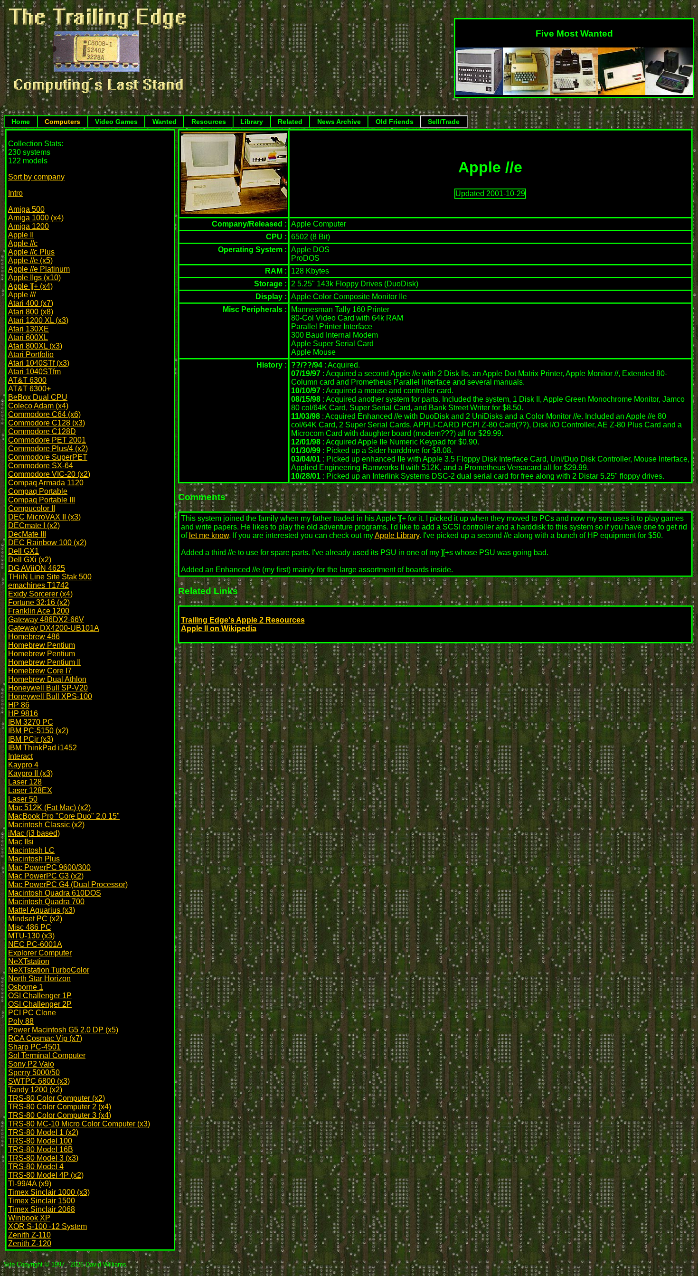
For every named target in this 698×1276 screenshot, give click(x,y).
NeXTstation (28, 961)
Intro (15, 193)
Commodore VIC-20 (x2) (49, 474)
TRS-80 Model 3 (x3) (43, 1158)
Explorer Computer (40, 953)
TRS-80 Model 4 (36, 1167)
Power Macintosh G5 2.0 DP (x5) (63, 1030)
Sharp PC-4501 (34, 1047)
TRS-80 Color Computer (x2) (56, 1098)
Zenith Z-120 (29, 1243)
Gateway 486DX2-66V (46, 619)
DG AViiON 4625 (36, 568)
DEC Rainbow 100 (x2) (47, 543)
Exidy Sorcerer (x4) (40, 594)
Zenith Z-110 (29, 1235)
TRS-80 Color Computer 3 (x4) (59, 1115)
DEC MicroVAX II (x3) (44, 517)
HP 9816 (23, 713)
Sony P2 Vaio (31, 1064)
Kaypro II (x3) (30, 773)
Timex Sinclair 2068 (41, 1209)
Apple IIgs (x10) (34, 278)
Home (20, 121)
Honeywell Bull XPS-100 (50, 696)
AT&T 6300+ (29, 389)
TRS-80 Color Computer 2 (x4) (59, 1107)
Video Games (116, 121)
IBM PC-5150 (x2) (38, 731)
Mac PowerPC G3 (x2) (46, 876)
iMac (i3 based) (34, 833)
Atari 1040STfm (34, 372)
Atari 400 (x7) (30, 303)
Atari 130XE (28, 329)
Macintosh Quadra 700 (46, 902)
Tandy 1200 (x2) (35, 1090)
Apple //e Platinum (39, 269)
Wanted (164, 121)
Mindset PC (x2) (35, 919)
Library (251, 121)
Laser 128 (25, 782)
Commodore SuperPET (47, 457)
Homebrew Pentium (41, 645)
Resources (208, 121)
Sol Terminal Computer (46, 1055)
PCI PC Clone (32, 1013)
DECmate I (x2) (34, 525)
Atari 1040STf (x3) (38, 363)
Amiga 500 (26, 209)
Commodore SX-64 (40, 466)
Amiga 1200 (28, 226)
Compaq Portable (37, 491)
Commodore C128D (42, 431)
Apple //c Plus (31, 252)
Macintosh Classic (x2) (46, 825)
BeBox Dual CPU (37, 397)
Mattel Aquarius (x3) (41, 910)
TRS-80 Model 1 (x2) (43, 1132)
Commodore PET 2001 (47, 440)
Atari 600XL (28, 337)
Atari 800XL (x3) (35, 346)
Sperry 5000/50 (34, 1072)
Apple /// (22, 295)
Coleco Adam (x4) (38, 406)
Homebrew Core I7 (40, 671)
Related (290, 121)
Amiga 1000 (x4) (36, 218)
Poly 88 (21, 1021)
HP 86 (18, 705)
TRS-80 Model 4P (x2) (46, 1175)
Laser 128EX (30, 790)
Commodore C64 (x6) (44, 414)
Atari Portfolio (31, 354)
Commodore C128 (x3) (46, 423)
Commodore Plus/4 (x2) (48, 448)
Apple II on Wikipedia (218, 628)
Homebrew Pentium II (44, 662)
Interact (20, 756)
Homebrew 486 (34, 637)
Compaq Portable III (41, 500)
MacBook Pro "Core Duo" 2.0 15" (64, 816)
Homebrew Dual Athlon (47, 679)
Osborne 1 (25, 987)
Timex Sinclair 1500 (41, 1201)
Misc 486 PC (29, 927)
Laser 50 (23, 799)
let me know (209, 535)
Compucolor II (31, 508)
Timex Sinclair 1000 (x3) (49, 1192)
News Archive (339, 121)
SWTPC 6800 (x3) (39, 1081)
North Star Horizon (39, 978)
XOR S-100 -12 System (47, 1226)
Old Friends (395, 121)
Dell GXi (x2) (29, 560)
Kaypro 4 (23, 765)
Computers (62, 121)
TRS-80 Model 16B (40, 1149)
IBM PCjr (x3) (30, 739)
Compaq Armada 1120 (46, 483)
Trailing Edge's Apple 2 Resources (243, 620)
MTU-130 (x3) (31, 936)
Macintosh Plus (34, 859)
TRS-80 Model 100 (40, 1141)
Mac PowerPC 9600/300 (49, 867)
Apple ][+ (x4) (30, 286)
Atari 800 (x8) (30, 312)
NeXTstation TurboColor (48, 970)
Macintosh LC (31, 850)
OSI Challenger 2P (40, 1004)
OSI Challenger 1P (40, 996)
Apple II (21, 235)
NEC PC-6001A (35, 944)
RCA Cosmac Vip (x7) (45, 1038)
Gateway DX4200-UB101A (53, 628)
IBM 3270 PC (30, 722)
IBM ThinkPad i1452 (42, 748)
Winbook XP (29, 1218)
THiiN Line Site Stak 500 (50, 577)
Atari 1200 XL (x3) (38, 320)
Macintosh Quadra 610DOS (54, 893)
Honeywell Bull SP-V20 (48, 688)
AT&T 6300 (27, 380)
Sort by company (36, 177)
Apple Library (397, 535)
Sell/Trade (444, 121)
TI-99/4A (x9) (29, 1184)
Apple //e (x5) (30, 260)
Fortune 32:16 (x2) (39, 602)
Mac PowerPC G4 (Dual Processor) (68, 884)
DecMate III (27, 534)
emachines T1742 (38, 585)
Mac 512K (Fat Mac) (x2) (49, 807)
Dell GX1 (23, 551)
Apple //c (23, 243)
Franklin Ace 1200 (38, 611)
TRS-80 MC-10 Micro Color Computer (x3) (79, 1124)
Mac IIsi (21, 842)
